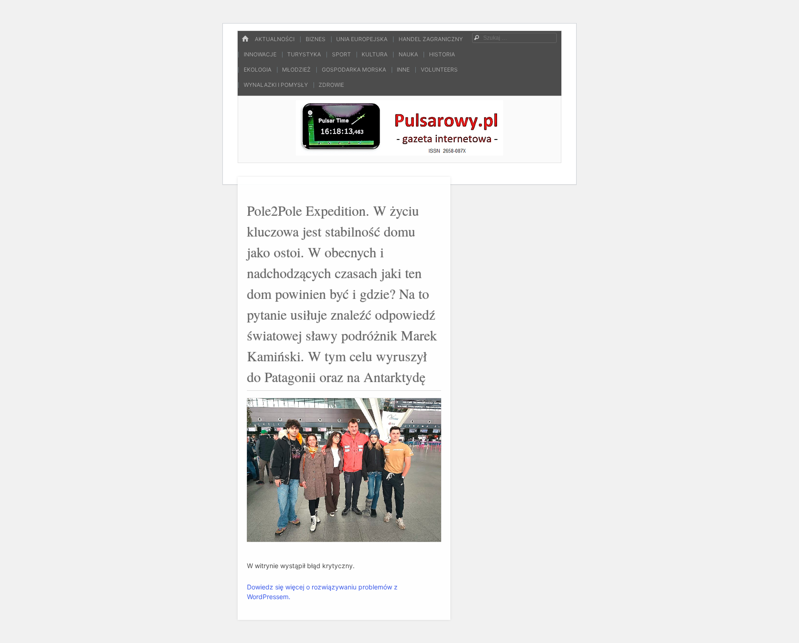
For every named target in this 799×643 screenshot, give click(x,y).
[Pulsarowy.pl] (399, 153)
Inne (403, 69)
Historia (442, 54)
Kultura (374, 54)
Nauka (408, 54)
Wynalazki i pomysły (276, 84)
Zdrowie (331, 84)
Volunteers (439, 69)
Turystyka (304, 54)
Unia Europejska (361, 39)
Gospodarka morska (354, 69)
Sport (341, 54)
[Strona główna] (245, 39)
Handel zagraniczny (431, 39)
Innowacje (260, 54)
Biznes (316, 39)
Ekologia (257, 69)
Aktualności (275, 39)
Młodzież (296, 69)
